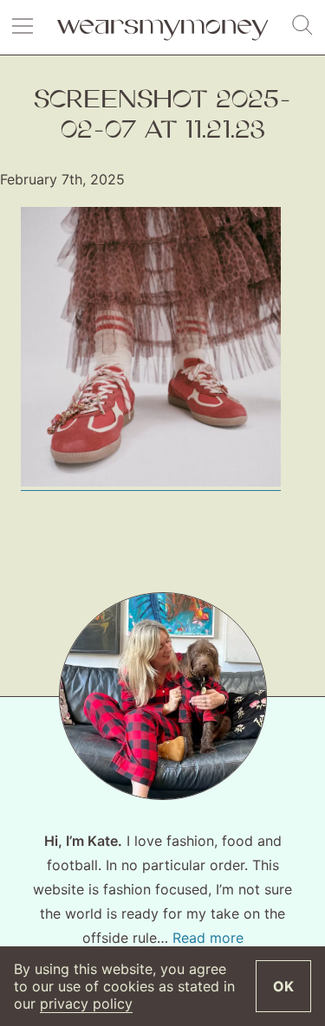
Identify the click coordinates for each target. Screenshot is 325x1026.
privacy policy (86, 1003)
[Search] (302, 26)
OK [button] (283, 986)
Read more (208, 937)
